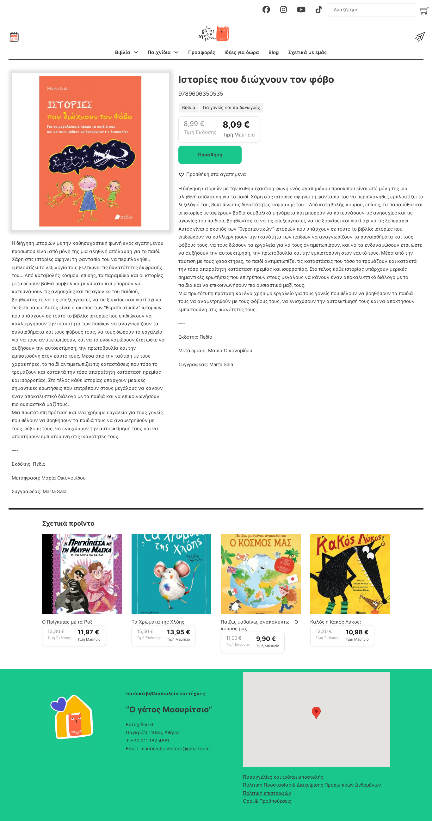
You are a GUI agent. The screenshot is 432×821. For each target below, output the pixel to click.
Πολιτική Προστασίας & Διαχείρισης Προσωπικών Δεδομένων (312, 785)
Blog (273, 52)
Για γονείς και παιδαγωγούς (231, 107)
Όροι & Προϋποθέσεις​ (267, 801)
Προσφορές (201, 52)
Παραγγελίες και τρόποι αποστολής (283, 777)
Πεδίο (39, 464)
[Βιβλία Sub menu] (135, 52)
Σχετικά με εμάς (307, 52)
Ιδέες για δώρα (242, 52)
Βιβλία (122, 52)
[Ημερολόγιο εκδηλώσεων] (14, 37)
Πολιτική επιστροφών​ (267, 793)
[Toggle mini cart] (424, 11)
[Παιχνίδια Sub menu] (176, 52)
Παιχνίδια (159, 52)
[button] (157, 84)
